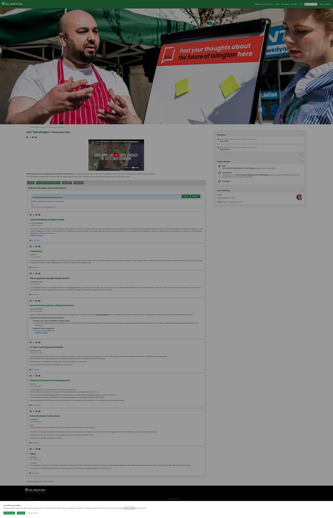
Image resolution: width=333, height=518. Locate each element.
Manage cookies (33, 513)
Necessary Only (9, 513)
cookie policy (141, 508)
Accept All (21, 513)
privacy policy (129, 508)
